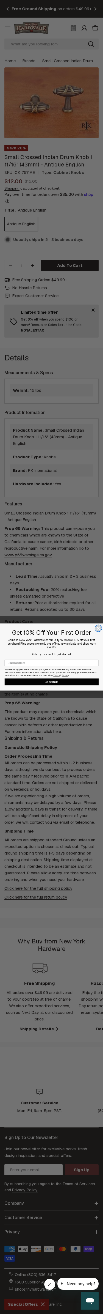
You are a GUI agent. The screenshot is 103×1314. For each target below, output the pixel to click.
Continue (51, 682)
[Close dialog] (98, 628)
